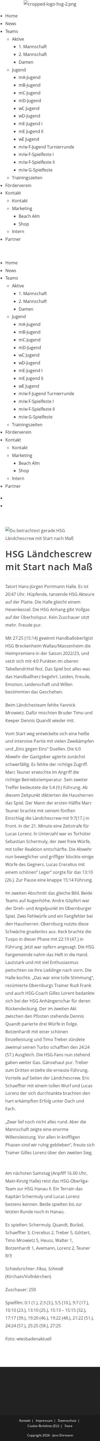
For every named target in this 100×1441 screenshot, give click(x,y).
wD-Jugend (29, 116)
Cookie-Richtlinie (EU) (43, 1426)
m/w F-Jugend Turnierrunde (46, 147)
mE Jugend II (31, 131)
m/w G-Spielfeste (36, 170)
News (10, 23)
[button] (50, 251)
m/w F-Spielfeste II (37, 162)
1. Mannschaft (33, 46)
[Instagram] (7, 506)
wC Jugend (29, 108)
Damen (26, 62)
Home (11, 16)
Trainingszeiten (27, 178)
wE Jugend (29, 139)
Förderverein (18, 185)
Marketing (22, 208)
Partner (13, 239)
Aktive (18, 39)
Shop (24, 224)
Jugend (19, 70)
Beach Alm (29, 216)
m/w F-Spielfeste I (36, 154)
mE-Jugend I (30, 124)
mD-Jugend (30, 101)
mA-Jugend (30, 77)
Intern (18, 231)
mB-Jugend (30, 85)
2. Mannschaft (33, 54)
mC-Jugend (30, 93)
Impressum (44, 1420)
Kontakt (13, 193)
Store (69, 1426)
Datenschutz (67, 1420)
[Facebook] (7, 498)
